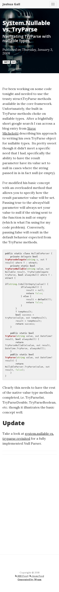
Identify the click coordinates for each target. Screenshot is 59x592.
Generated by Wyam (29, 579)
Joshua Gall (11, 4)
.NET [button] (6, 62)
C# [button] (13, 62)
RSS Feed (22, 576)
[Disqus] (29, 504)
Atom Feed (37, 576)
